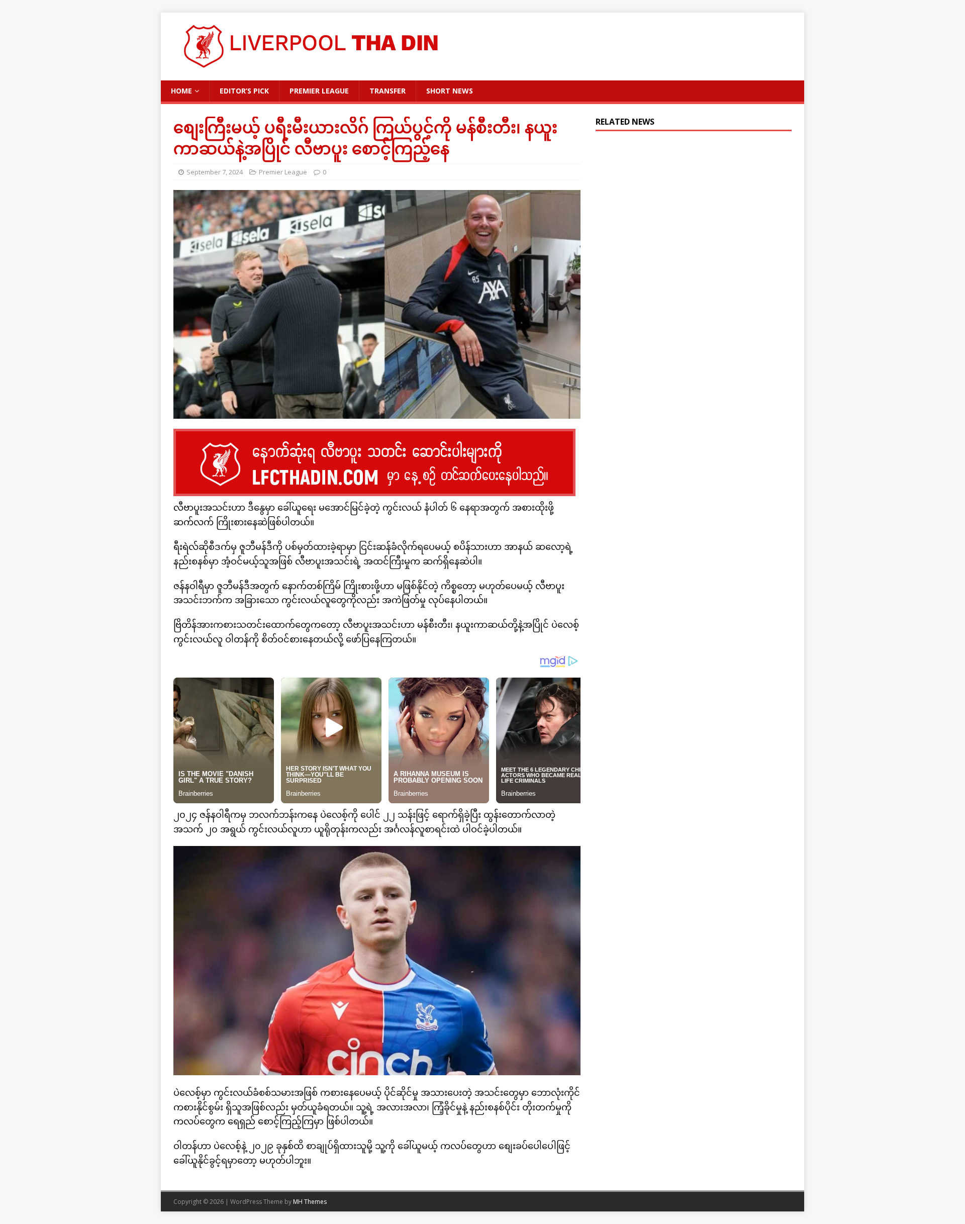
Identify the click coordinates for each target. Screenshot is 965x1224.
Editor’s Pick (244, 91)
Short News (449, 91)
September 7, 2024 (214, 171)
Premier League (319, 91)
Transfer (387, 91)
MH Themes (310, 1201)
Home (181, 91)
